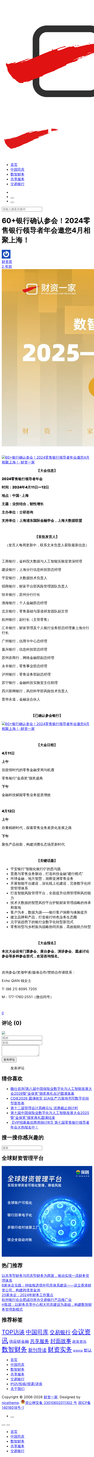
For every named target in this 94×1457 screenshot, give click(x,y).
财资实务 (60, 1349)
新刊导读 (37, 1350)
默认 (88, 1350)
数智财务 (17, 174)
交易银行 (17, 184)
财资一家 (51, 1397)
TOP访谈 (13, 1332)
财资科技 (78, 1350)
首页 (13, 164)
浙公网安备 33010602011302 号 (51, 1402)
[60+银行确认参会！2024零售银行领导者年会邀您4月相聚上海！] (47, 462)
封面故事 (60, 1341)
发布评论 (9, 1059)
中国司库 (17, 169)
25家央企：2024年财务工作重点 (27, 1295)
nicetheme (10, 1402)
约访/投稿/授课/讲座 (26, 1384)
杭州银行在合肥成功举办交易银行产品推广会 (37, 1299)
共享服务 (17, 179)
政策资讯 (79, 1342)
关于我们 (17, 1388)
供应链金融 (19, 1341)
